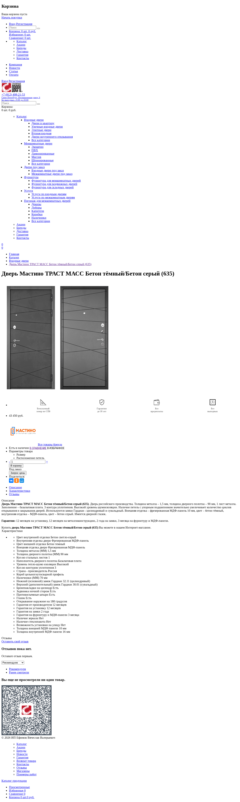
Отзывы (14, 494)
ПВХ (35, 150)
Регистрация (24, 23)
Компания (15, 64)
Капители (38, 211)
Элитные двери (41, 130)
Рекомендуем (17, 669)
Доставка (22, 51)
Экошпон (38, 146)
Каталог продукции (14, 780)
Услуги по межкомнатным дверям (53, 197)
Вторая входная (41, 133)
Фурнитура (31, 177)
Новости (14, 68)
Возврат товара (26, 760)
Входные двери (34, 119)
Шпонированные (43, 160)
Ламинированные (43, 153)
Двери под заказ (34, 167)
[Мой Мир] (22, 480)
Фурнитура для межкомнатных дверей (56, 180)
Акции (20, 44)
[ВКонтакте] (11, 480)
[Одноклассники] (16, 480)
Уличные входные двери (47, 126)
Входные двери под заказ (48, 170)
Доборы (37, 207)
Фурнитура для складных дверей (53, 187)
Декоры (36, 204)
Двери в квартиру (43, 123)
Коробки (37, 214)
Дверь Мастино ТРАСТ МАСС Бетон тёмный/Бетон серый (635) (50, 264)
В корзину (16, 465)
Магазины (23, 771)
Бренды (21, 48)
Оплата (13, 74)
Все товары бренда (50, 444)
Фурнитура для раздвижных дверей (54, 184)
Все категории (41, 140)
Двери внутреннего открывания (52, 136)
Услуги (28, 190)
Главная (14, 254)
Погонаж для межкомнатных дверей (47, 200)
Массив (36, 157)
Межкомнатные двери (38, 143)
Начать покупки (12, 17)
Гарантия (22, 54)
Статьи (13, 71)
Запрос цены (17, 473)
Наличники (39, 217)
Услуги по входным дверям (49, 194)
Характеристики (19, 490)
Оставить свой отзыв (15, 641)
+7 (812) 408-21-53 (21, 97)
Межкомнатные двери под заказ (52, 173)
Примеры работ (26, 774)
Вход (12, 23)
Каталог (21, 41)
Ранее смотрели (19, 672)
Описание (15, 487)
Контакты (22, 58)
